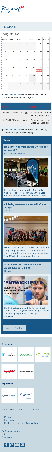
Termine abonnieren (13, 94)
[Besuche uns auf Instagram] (12, 445)
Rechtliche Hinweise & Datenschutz (21, 423)
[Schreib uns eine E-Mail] (22, 445)
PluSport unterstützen (11, 431)
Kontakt (8, 417)
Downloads (6, 437)
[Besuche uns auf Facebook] (6, 445)
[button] (45, 33)
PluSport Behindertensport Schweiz (25, 409)
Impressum (9, 420)
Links (3, 434)
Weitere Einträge (14, 328)
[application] (25, 61)
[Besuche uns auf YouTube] (17, 445)
